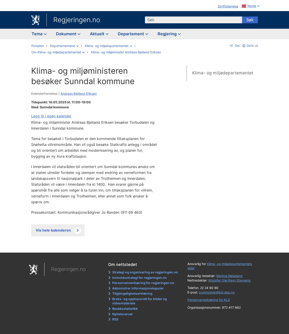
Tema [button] (37, 33)
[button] (64, 46)
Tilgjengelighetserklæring (132, 293)
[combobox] (193, 20)
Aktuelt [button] (97, 33)
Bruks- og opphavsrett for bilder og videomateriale (139, 301)
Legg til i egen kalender (51, 116)
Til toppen (96, 246)
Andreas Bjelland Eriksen (79, 93)
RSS (115, 319)
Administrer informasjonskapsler (138, 288)
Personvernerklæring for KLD (208, 300)
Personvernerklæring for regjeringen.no (143, 283)
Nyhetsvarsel (122, 314)
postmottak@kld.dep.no (217, 292)
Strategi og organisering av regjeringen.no (145, 272)
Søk (250, 19)
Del (237, 45)
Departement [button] (131, 33)
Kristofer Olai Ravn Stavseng (229, 280)
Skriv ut (252, 45)
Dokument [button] (66, 33)
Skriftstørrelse (228, 6)
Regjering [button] (167, 33)
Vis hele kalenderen (53, 230)
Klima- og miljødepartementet (222, 73)
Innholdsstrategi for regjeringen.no (139, 278)
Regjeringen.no (76, 20)
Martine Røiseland (229, 276)
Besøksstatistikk (125, 308)
